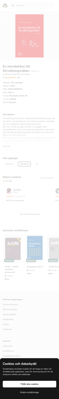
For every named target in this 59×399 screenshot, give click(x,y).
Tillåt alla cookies (29, 384)
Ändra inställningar (29, 392)
